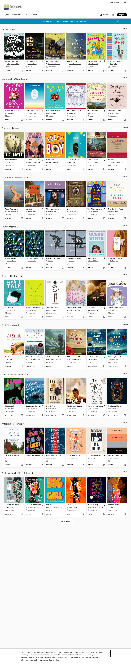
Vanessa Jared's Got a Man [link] (116, 505)
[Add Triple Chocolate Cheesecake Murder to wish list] (22, 120)
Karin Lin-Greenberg (12, 212)
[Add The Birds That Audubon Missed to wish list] (104, 415)
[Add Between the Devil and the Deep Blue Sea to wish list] (42, 415)
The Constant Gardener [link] (75, 406)
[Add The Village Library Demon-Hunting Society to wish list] (104, 218)
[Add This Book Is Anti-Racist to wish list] (42, 465)
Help (125, 3)
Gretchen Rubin (32, 113)
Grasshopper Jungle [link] (33, 308)
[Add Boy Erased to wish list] (104, 317)
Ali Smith (9, 359)
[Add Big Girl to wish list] (63, 514)
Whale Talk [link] (9, 308)
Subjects (6, 15)
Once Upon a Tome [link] (114, 111)
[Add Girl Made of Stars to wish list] (22, 70)
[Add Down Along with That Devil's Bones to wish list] (63, 465)
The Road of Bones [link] (114, 406)
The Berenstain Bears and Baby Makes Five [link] (95, 61)
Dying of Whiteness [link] (12, 455)
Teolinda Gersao (52, 212)
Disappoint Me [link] (10, 406)
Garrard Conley (93, 310)
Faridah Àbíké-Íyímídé (34, 162)
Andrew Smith (32, 310)
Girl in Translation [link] (73, 160)
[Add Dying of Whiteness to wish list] (22, 465)
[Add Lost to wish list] (83, 218)
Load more (65, 522)
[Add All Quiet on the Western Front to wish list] (42, 366)
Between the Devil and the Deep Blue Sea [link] (34, 406)
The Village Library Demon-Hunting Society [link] (95, 209)
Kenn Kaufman (93, 409)
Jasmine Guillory (73, 507)
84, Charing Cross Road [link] (75, 111)
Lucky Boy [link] (50, 160)
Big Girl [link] (49, 505)
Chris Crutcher (11, 310)
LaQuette (112, 507)
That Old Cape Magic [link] (115, 209)
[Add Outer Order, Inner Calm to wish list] (42, 120)
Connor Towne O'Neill (54, 458)
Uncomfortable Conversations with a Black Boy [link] (75, 455)
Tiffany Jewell (31, 458)
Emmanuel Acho (73, 458)
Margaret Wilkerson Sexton (96, 507)
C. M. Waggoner (93, 212)
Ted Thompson (114, 261)
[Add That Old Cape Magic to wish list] (125, 218)
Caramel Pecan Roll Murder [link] (54, 111)
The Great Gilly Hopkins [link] (75, 308)
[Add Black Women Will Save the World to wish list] (22, 514)
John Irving (51, 261)
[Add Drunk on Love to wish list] (83, 514)
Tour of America (9, 227)
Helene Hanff (72, 113)
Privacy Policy (73, 652)
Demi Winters (114, 409)
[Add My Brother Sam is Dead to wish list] (63, 70)
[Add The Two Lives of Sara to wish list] (42, 514)
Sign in (122, 15)
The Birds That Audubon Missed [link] (95, 406)
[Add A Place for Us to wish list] (83, 70)
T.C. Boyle (9, 162)
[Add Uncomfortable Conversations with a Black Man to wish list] (125, 465)
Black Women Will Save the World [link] (13, 505)
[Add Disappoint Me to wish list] (22, 415)
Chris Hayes (92, 458)
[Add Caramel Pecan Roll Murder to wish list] (63, 120)
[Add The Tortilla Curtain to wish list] (22, 169)
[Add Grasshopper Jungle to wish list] (42, 317)
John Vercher (52, 409)
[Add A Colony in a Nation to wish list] (104, 465)
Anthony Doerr (93, 359)
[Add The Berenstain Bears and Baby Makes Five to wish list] (104, 70)
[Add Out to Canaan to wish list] (104, 120)
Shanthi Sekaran (53, 162)
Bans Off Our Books (11, 276)
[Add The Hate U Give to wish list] (63, 317)
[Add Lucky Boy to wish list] (63, 169)
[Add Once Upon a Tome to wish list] (125, 120)
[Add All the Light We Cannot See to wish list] (104, 366)
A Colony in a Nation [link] (95, 455)
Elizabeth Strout (32, 64)
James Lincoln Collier (54, 64)
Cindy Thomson (93, 162)
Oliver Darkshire (114, 113)
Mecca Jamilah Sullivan (55, 507)
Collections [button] (16, 15)
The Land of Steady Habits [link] (116, 258)
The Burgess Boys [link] (32, 61)
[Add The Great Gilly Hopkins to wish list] (83, 317)
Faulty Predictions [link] (11, 209)
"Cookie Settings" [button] (49, 657)
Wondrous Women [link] (52, 209)
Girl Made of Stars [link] (11, 61)
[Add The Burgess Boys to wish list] (42, 70)
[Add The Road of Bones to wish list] (125, 415)
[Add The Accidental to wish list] (22, 366)
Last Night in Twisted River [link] (54, 258)
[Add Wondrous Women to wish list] (63, 218)
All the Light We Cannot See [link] (95, 357)
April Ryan (10, 507)
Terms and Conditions (57, 652)
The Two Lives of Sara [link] (33, 505)
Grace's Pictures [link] (93, 160)
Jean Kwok (72, 162)
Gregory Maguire (73, 212)
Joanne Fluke (11, 113)
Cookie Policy (54, 660)
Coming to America (11, 128)
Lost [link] (68, 209)
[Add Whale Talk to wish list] (22, 317)
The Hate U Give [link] (52, 308)
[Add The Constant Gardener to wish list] (83, 415)
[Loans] (113, 15)
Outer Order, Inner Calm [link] (34, 111)
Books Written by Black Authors (17, 473)
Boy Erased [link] (91, 308)
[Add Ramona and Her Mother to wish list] (125, 70)
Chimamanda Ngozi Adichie (117, 162)
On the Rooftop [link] (93, 505)
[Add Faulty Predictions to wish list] (22, 218)
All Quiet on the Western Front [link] (34, 357)
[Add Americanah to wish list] (125, 169)
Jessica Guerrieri (32, 409)
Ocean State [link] (92, 258)
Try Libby (46, 21)
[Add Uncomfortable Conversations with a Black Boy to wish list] (83, 465)
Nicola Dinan (10, 409)
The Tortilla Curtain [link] (11, 160)
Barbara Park (113, 310)
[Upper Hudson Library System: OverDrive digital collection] (13, 7)
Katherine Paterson (74, 310)
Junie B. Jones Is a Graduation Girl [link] (116, 308)
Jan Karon (92, 113)
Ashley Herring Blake (13, 64)
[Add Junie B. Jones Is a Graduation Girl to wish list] (125, 317)
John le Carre (72, 409)
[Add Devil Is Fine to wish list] (63, 415)
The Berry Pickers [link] (11, 258)
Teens (34, 15)
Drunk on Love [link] (72, 505)
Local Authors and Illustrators (15, 177)
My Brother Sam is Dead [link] (54, 61)
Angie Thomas (52, 310)
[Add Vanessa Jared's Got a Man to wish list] (125, 514)
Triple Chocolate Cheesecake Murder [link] (13, 111)
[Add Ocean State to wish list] (104, 268)
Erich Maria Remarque (34, 359)
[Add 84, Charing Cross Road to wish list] (83, 120)
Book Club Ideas (10, 325)
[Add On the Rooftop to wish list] (104, 514)
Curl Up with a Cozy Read (14, 79)
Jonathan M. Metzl (12, 458)
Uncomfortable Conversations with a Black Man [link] (116, 455)
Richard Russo (32, 212)
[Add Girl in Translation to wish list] (83, 169)
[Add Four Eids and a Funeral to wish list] (42, 169)
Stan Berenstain (93, 64)
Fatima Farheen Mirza (75, 64)
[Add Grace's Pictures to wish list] (104, 169)
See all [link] (125, 28)
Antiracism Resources (12, 424)
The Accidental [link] (10, 357)
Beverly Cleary (114, 64)
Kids (27, 15)
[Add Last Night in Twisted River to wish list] (63, 268)
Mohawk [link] (29, 209)
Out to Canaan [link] (93, 111)
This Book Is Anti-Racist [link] (34, 455)
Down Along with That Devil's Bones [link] (54, 455)
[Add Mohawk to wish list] (42, 218)
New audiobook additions (14, 374)
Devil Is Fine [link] (50, 406)
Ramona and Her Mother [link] (116, 61)
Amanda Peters (11, 261)
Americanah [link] (112, 160)
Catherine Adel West (33, 507)
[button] (115, 3)
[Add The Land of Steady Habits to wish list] (125, 268)
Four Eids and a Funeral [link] (34, 160)
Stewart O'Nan (93, 261)
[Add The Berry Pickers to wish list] (22, 268)
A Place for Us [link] (72, 61)
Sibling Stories (9, 29)
